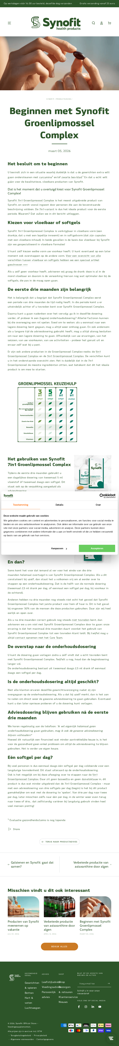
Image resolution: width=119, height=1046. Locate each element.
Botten (29, 992)
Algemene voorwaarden (22, 1039)
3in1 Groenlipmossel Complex (65, 356)
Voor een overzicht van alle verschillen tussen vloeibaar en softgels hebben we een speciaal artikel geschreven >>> (54, 260)
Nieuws (63, 1002)
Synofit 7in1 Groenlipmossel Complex (31, 200)
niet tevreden (80, 619)
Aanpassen (57, 548)
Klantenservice (68, 997)
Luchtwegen (32, 1007)
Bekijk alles (59, 946)
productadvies (63, 99)
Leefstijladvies (51, 982)
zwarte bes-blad (72, 177)
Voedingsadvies (51, 987)
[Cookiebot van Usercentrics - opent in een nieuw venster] (101, 496)
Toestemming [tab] (20, 504)
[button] (93, 23)
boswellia (64, 779)
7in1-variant (46, 209)
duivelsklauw (90, 779)
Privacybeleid (40, 1035)
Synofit (50, 99)
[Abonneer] (109, 983)
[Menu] (9, 23)
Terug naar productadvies (61, 842)
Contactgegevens (45, 1039)
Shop (62, 982)
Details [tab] (60, 504)
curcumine (45, 177)
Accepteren (97, 548)
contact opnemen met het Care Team (38, 637)
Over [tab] (98, 504)
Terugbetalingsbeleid (21, 1035)
